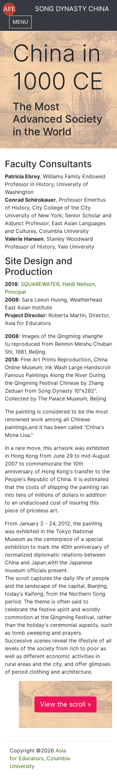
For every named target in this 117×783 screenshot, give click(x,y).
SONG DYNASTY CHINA (72, 9)
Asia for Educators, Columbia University (40, 758)
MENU (20, 22)
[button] (9, 9)
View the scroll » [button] (65, 704)
